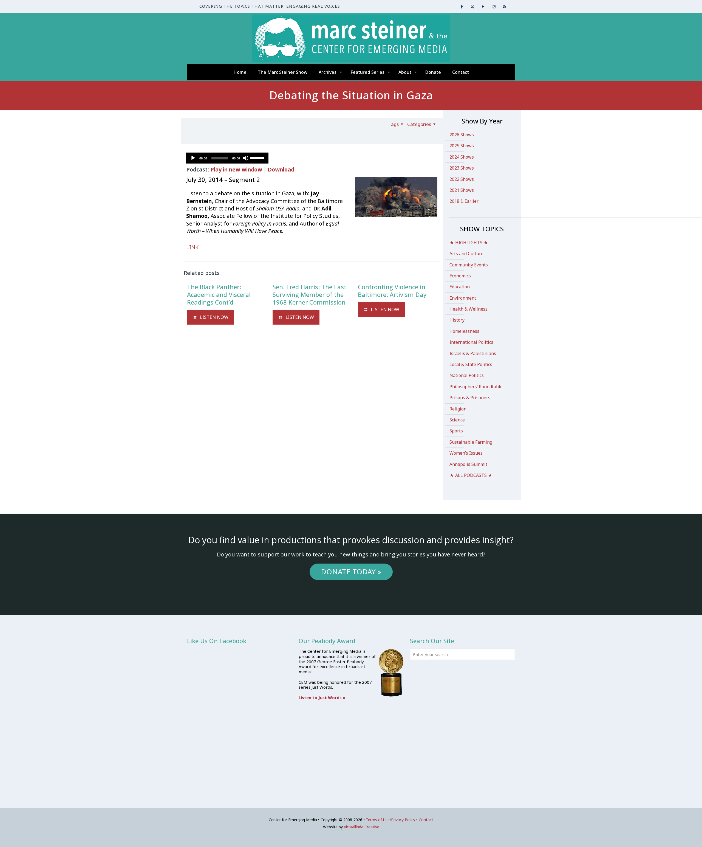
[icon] (504, 6)
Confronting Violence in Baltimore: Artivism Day (392, 291)
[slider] (258, 157)
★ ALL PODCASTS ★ (470, 475)
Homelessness (464, 331)
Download (281, 169)
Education (459, 287)
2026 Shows (461, 135)
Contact (426, 819)
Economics (460, 276)
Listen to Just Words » (322, 697)
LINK (192, 247)
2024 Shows (461, 157)
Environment (462, 298)
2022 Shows (461, 179)
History (457, 320)
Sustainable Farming (470, 442)
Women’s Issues (466, 453)
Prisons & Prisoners (469, 398)
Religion (457, 409)
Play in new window (236, 169)
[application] (227, 158)
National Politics (466, 375)
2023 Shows (461, 168)
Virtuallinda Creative (361, 826)
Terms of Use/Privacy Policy (390, 819)
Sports (456, 431)
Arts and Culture (466, 254)
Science (457, 420)
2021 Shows (461, 190)
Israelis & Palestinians (472, 353)
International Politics (471, 342)
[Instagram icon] (494, 6)
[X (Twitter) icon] (472, 6)
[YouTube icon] (483, 6)
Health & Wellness (468, 309)
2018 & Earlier (464, 201)
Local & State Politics (470, 364)
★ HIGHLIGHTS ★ (468, 243)
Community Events (468, 265)
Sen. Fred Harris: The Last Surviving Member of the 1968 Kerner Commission (309, 294)
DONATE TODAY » (351, 571)
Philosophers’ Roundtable (476, 387)
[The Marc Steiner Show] (351, 38)
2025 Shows (461, 146)
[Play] (193, 158)
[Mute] (245, 158)
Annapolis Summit (468, 464)
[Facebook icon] (462, 6)
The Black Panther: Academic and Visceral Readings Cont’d (219, 294)
